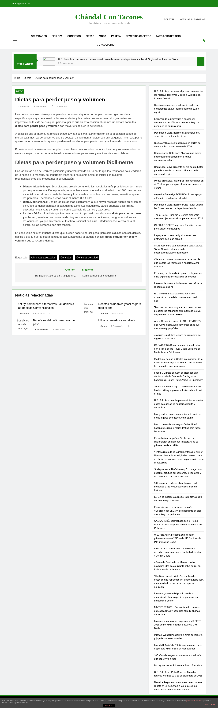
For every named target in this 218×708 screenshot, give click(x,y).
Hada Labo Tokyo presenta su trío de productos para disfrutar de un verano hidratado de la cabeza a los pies (178, 170)
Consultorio (106, 44)
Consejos (74, 36)
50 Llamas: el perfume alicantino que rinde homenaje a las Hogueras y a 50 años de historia (176, 487)
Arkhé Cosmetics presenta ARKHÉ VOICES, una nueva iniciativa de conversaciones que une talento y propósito (177, 325)
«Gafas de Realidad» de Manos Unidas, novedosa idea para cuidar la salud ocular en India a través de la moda (177, 566)
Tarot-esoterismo (168, 36)
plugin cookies (210, 704)
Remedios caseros (138, 36)
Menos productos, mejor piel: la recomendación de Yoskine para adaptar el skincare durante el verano (178, 184)
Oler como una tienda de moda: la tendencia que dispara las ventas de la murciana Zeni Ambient (177, 263)
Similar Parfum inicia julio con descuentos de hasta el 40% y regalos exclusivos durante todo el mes (178, 390)
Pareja (116, 36)
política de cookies (194, 701)
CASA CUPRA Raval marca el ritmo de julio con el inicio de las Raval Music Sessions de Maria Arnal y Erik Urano (177, 349)
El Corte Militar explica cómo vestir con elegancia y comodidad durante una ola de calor (176, 297)
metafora (24, 313)
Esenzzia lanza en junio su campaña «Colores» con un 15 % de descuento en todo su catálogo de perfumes (177, 511)
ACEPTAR (109, 706)
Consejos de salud (87, 257)
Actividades (38, 36)
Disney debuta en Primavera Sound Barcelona (178, 665)
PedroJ (104, 313)
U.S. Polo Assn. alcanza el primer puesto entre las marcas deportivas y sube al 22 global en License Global (118, 59)
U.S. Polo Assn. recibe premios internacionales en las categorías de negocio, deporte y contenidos (178, 404)
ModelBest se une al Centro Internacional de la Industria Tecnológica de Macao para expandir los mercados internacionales (178, 363)
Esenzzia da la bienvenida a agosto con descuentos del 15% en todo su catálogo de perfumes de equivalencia (176, 122)
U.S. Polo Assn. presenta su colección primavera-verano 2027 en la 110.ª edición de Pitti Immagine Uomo (177, 538)
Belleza (57, 36)
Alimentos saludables (43, 257)
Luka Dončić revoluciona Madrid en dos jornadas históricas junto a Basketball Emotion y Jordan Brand (178, 552)
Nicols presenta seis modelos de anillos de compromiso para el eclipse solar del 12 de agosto (176, 109)
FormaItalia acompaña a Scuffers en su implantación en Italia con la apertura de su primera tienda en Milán (176, 442)
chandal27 (23, 106)
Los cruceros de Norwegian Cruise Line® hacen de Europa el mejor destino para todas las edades (177, 428)
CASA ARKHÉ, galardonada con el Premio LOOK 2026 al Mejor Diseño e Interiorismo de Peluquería (178, 524)
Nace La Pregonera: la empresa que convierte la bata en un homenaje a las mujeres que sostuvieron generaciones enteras (178, 686)
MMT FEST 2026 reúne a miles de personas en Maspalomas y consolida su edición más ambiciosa (177, 611)
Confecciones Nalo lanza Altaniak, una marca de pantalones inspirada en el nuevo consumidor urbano (177, 157)
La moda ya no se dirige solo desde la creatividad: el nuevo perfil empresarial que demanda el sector (176, 597)
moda (102, 36)
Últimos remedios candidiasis (116, 320)
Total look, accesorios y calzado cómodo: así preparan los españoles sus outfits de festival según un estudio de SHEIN (177, 311)
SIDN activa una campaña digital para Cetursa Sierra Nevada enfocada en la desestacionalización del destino (178, 249)
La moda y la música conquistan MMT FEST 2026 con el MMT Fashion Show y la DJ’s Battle (177, 625)
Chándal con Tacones (109, 17)
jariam (104, 326)
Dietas (90, 36)
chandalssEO (42, 329)
